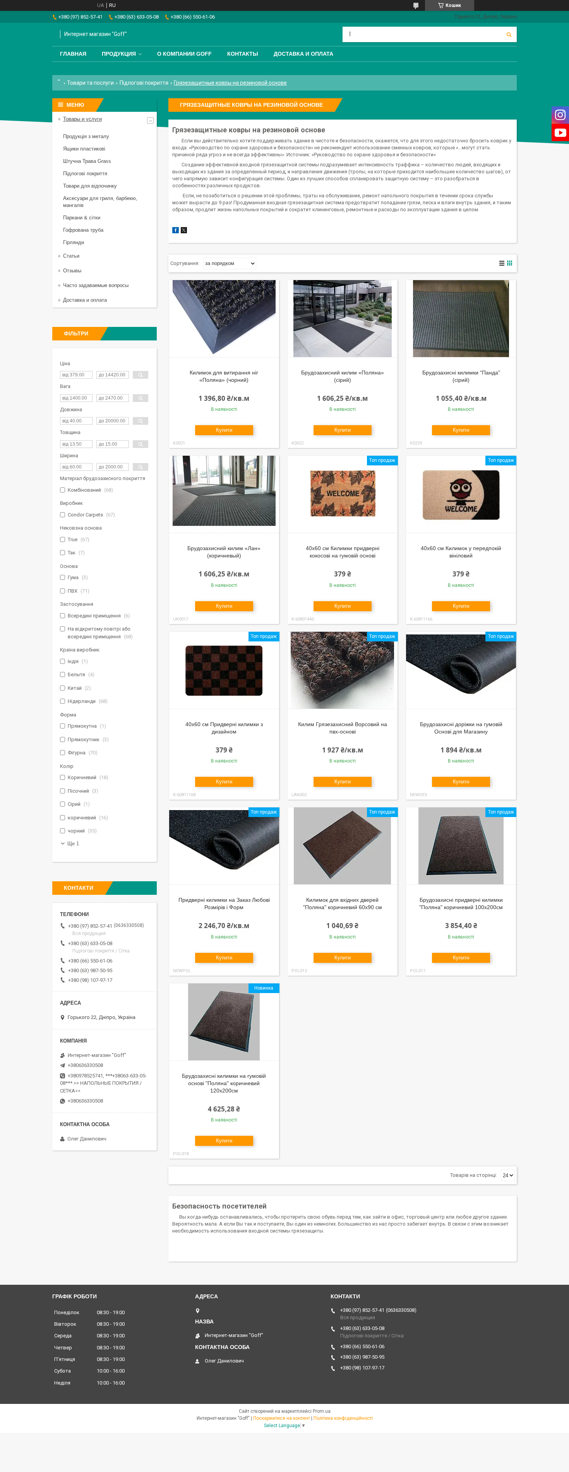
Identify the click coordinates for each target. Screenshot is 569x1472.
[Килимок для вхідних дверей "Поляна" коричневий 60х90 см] (343, 846)
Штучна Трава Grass (87, 161)
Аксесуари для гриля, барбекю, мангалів (100, 201)
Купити (224, 430)
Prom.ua (322, 1411)
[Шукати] (509, 34)
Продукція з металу (86, 136)
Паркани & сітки (81, 218)
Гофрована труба (83, 230)
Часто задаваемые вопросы (96, 285)
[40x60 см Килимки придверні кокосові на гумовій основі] (343, 494)
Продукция (119, 54)
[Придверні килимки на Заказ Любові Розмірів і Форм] (224, 846)
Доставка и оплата (303, 54)
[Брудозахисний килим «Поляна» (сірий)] (343, 318)
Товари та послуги (90, 83)
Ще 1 (73, 843)
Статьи (71, 256)
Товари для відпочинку (90, 186)
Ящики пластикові (84, 149)
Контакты (242, 54)
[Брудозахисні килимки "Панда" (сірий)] (461, 318)
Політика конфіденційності (343, 1418)
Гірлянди (73, 242)
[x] (184, 231)
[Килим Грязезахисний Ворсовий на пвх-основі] (343, 670)
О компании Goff (184, 54)
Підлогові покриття (144, 83)
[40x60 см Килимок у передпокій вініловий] (461, 494)
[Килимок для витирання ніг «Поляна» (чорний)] (224, 318)
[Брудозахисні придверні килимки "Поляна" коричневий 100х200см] (461, 846)
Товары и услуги (82, 119)
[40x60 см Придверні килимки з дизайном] (224, 670)
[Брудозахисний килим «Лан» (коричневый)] (224, 494)
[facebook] (175, 231)
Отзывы (72, 271)
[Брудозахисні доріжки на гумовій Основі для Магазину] (461, 670)
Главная (73, 54)
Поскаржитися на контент (281, 1418)
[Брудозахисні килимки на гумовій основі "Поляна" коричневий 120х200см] (224, 1022)
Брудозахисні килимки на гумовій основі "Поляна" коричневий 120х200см (224, 1083)
